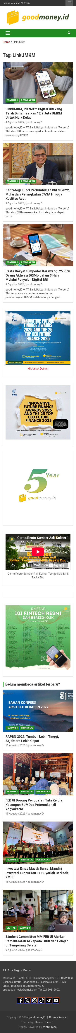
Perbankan (28, 100)
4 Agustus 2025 (15, 122)
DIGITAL (11, 928)
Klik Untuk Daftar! (38, 368)
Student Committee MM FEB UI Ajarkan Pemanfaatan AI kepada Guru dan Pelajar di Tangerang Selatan (37, 941)
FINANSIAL (27, 728)
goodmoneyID (34, 122)
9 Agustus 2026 (15, 949)
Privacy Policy (57, 1017)
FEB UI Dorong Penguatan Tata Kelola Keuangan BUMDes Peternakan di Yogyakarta (34, 804)
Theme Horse (42, 1022)
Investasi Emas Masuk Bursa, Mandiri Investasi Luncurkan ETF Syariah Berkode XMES (37, 873)
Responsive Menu (69, 3)
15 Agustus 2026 (15, 745)
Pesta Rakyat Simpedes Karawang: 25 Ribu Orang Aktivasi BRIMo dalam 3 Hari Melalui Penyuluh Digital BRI (38, 275)
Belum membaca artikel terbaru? (32, 684)
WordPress (50, 1027)
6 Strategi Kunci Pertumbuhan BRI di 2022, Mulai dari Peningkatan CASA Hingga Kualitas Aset (38, 194)
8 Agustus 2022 (15, 203)
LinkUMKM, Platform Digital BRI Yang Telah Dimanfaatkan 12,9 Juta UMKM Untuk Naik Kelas (34, 113)
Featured (12, 100)
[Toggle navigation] (8, 33)
